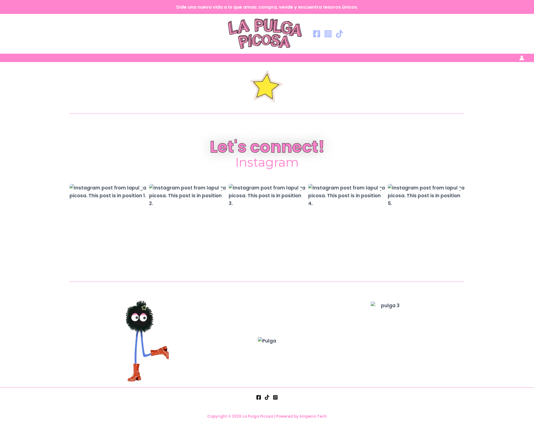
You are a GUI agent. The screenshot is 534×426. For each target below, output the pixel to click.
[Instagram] (328, 34)
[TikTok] (339, 34)
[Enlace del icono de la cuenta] (521, 57)
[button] (108, 222)
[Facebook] (317, 34)
